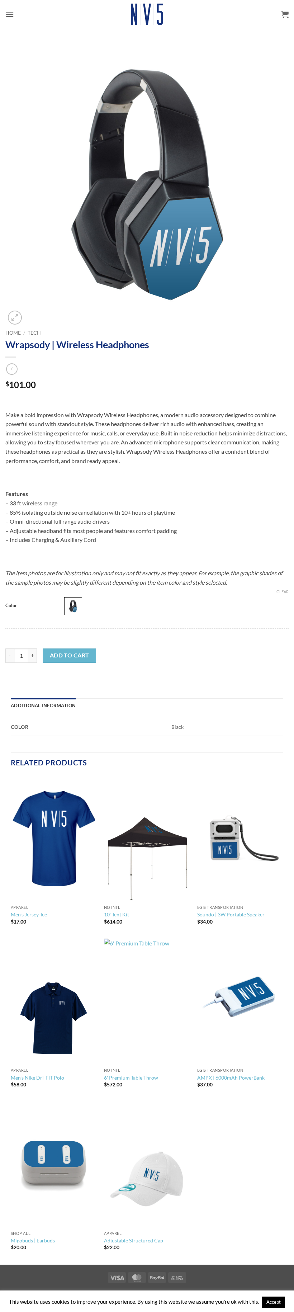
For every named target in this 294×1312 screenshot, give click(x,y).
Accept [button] (273, 1302)
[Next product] (11, 368)
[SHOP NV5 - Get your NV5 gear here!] (147, 14)
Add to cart (69, 655)
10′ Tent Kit (116, 914)
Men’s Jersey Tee (29, 914)
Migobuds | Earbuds (33, 1240)
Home (13, 333)
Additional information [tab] (43, 705)
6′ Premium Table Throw (131, 1078)
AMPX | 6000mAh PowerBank (231, 1078)
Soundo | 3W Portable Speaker (231, 914)
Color (11, 605)
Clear (282, 591)
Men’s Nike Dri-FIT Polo (37, 1078)
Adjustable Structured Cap (133, 1240)
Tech (34, 333)
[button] (9, 14)
